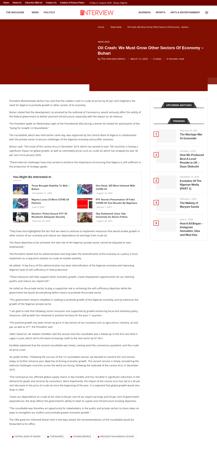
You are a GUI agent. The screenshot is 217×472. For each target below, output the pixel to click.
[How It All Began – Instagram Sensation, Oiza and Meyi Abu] (166, 225)
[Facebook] (206, 3)
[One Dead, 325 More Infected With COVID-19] (84, 189)
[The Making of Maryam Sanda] (166, 204)
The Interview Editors (113, 58)
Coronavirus (57, 436)
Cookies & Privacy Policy (72, 3)
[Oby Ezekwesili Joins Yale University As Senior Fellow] (84, 217)
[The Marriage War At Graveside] (166, 136)
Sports (160, 12)
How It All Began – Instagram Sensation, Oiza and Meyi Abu (191, 229)
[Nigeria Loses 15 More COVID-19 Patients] (20, 203)
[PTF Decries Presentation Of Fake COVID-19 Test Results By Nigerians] (84, 203)
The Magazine (15, 12)
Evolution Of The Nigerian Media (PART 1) (190, 185)
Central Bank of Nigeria (27, 436)
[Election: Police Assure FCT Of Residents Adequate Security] (20, 217)
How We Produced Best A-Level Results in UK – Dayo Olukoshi (192, 161)
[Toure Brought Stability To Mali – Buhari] (20, 189)
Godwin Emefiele (82, 436)
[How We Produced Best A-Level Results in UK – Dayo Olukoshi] (166, 156)
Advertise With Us (33, 3)
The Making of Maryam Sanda (189, 205)
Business (145, 12)
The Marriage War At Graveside (191, 136)
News (35, 12)
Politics (49, 12)
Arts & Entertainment (185, 12)
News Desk (116, 27)
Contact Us (51, 3)
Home (6, 3)
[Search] (212, 12)
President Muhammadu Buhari (117, 436)
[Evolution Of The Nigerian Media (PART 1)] (166, 182)
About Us (17, 3)
